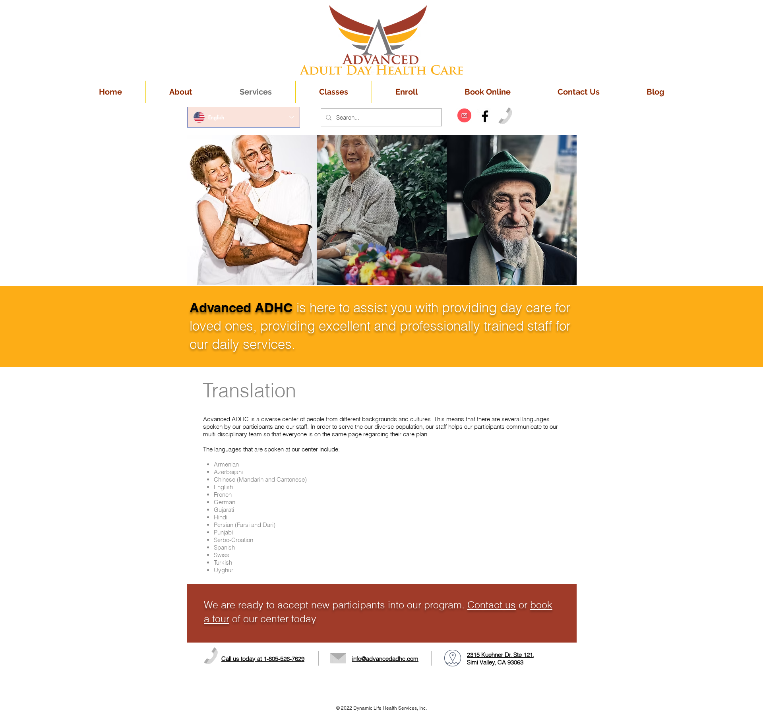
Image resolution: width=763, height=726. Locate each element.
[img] (252, 210)
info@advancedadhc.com (385, 658)
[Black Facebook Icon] (485, 116)
